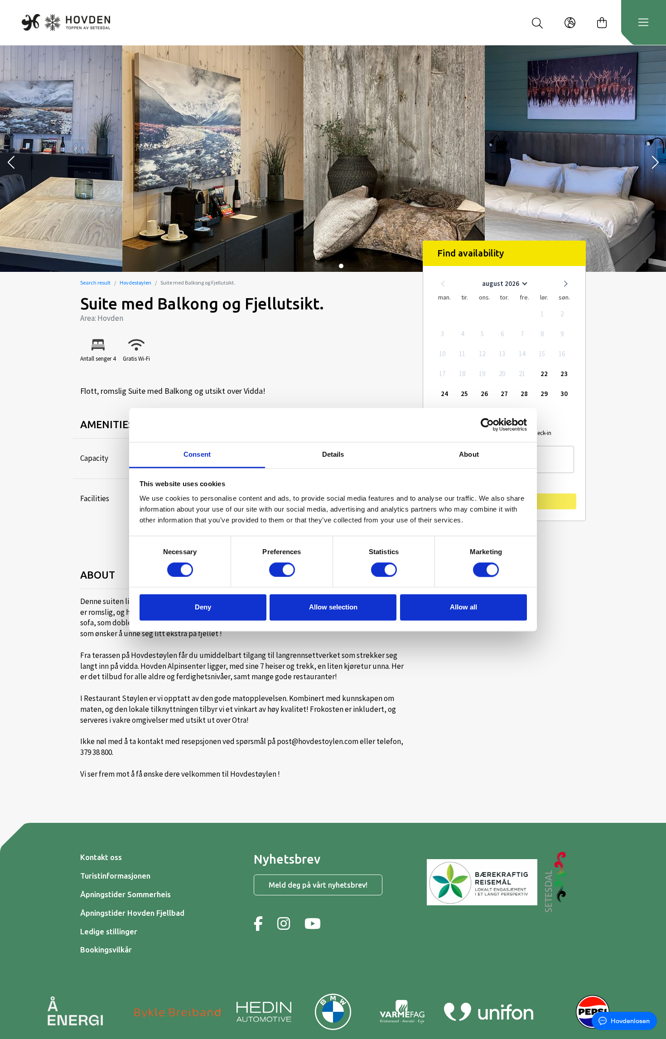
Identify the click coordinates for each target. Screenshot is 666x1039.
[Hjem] (66, 22)
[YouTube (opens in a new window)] (312, 923)
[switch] (282, 569)
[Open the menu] (643, 22)
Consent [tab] (197, 454)
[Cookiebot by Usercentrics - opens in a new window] (487, 424)
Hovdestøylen (135, 282)
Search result (95, 282)
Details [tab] (333, 454)
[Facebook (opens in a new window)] (258, 923)
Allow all (463, 607)
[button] (11, 163)
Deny (203, 607)
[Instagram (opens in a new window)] (283, 923)
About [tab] (469, 454)
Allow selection (333, 607)
